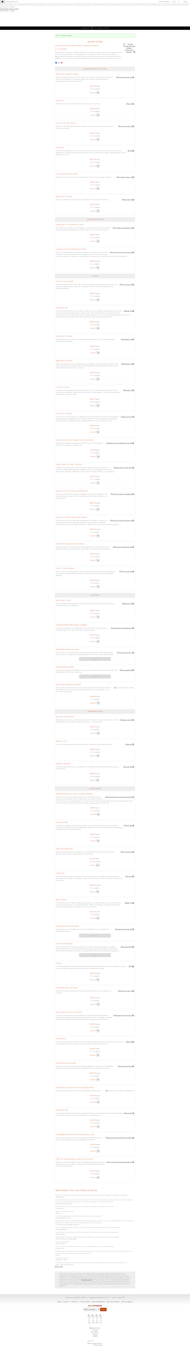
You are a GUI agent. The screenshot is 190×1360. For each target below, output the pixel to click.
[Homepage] (2, 1)
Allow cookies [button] (10, 11)
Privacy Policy (85, 1301)
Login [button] (185, 1)
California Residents (98, 1301)
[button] (129, 48)
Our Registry (86, 28)
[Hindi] (91, 1306)
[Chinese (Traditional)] (97, 1306)
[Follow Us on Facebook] (89, 1319)
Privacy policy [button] (14, 9)
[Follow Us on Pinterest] (97, 1319)
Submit (103, 1309)
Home (59, 1301)
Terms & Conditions (113, 1301)
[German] (95, 1306)
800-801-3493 (87, 1280)
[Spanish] (93, 1306)
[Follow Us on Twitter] (93, 1319)
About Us (66, 1301)
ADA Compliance (127, 1301)
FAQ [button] (174, 1)
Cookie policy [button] (4, 9)
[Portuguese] (101, 1306)
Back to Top (59, 1266)
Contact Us (75, 1301)
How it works (164, 1)
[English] (89, 1306)
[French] (99, 1306)
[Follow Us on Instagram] (101, 1319)
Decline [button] (2, 11)
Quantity (93, 92)
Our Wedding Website (101, 28)
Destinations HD (12, 1)
